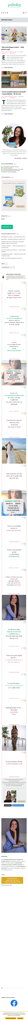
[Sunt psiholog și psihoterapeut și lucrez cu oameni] (14, 790)
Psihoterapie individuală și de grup (11, 166)
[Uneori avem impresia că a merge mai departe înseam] (14, 425)
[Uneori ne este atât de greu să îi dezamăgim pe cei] (14, 372)
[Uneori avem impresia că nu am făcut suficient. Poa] (14, 581)
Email (3, 219)
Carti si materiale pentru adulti (9, 96)
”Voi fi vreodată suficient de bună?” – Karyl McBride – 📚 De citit (13, 93)
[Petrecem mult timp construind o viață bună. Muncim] (14, 294)
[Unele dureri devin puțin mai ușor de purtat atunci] (14, 451)
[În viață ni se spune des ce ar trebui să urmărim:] (14, 712)
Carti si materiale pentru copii (9, 51)
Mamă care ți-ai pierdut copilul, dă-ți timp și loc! (11, 258)
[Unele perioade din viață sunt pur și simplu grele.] (14, 477)
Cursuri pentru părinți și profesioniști (11, 170)
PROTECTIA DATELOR (10, 1018)
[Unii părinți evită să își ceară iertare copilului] (14, 633)
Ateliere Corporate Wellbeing (10, 172)
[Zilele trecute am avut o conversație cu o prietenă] (14, 738)
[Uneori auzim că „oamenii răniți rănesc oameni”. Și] (14, 660)
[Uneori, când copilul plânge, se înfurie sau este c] (14, 320)
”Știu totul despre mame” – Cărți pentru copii (12, 48)
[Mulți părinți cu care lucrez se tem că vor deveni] (14, 764)
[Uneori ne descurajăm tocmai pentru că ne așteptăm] (14, 503)
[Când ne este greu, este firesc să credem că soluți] (14, 686)
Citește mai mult (8, 67)
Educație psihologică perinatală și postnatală (13, 169)
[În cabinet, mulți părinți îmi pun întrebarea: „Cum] (14, 398)
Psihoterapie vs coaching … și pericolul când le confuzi (13, 236)
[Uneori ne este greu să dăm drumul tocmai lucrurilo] (14, 346)
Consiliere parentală (8, 168)
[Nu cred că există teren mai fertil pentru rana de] (14, 607)
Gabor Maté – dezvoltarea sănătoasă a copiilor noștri (13, 239)
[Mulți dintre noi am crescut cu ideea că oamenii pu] (14, 555)
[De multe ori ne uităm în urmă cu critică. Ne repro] (14, 529)
